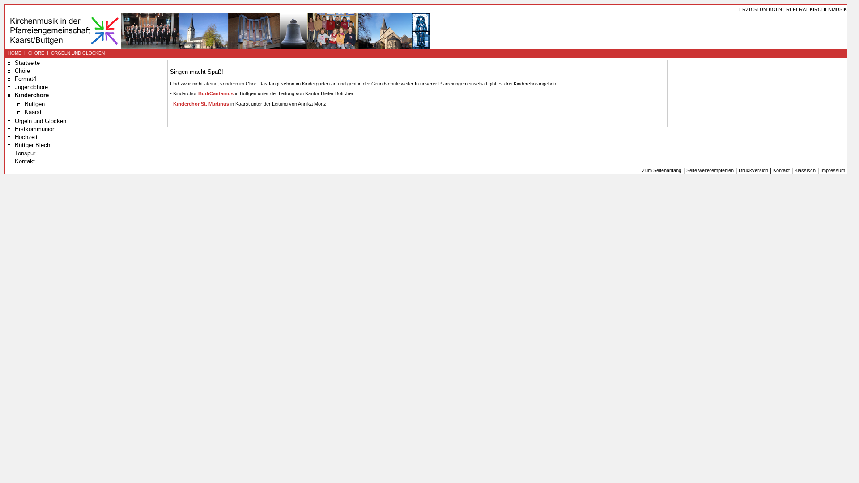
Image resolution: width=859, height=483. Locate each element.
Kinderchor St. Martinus (201, 103)
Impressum (833, 170)
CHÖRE (36, 53)
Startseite (27, 62)
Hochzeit (26, 137)
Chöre (22, 71)
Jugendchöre (31, 87)
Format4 (25, 79)
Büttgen (35, 104)
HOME (14, 53)
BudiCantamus (216, 93)
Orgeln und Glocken (40, 121)
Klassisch (805, 170)
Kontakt (25, 161)
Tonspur (25, 153)
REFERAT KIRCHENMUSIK (816, 9)
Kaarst (33, 112)
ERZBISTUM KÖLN (760, 9)
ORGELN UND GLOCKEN (78, 53)
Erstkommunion (35, 129)
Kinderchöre (32, 95)
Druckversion (753, 170)
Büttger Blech (32, 145)
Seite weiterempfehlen (710, 170)
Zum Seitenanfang (661, 170)
